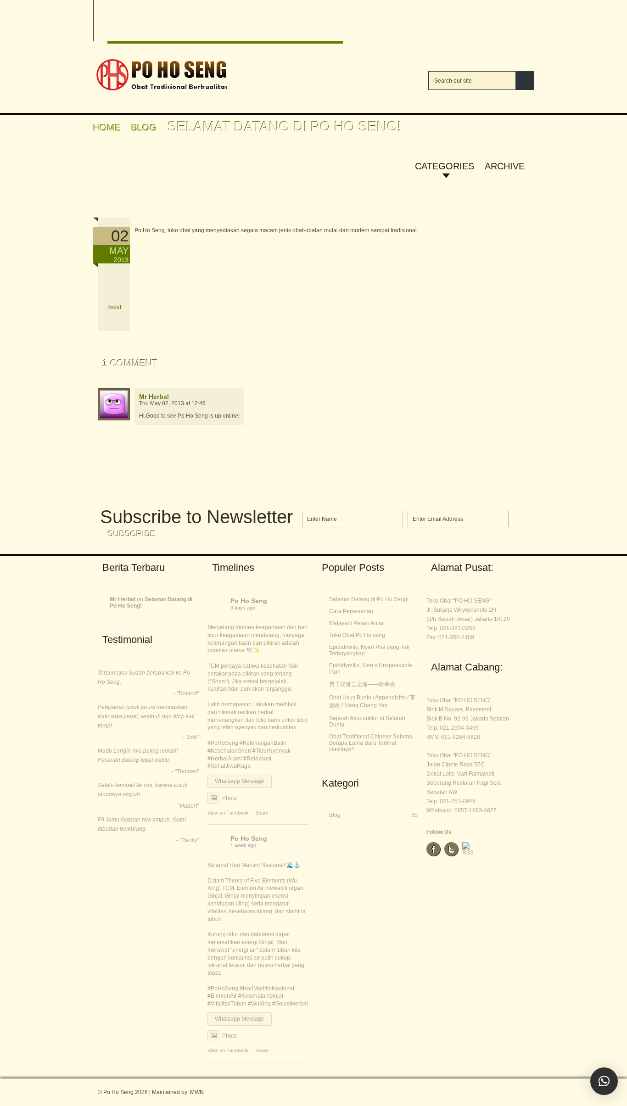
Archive (505, 166)
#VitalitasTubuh (226, 1003)
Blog (247, 5)
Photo (229, 798)
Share (262, 813)
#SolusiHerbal (290, 1003)
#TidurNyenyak (271, 751)
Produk (205, 5)
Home (121, 5)
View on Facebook (228, 813)
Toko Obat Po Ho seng (357, 635)
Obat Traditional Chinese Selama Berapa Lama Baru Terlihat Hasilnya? (370, 743)
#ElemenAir (222, 996)
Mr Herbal (154, 396)
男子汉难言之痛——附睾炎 (362, 684)
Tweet (113, 307)
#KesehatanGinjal (260, 996)
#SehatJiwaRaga (229, 766)
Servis (160, 5)
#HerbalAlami (224, 758)
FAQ (334, 5)
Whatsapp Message (239, 781)
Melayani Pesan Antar (356, 623)
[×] (604, 1081)
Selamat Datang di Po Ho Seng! (184, 201)
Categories (444, 166)
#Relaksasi (257, 758)
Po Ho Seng (248, 600)
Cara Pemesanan (351, 611)
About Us (292, 5)
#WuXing (259, 1003)
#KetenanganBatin (263, 743)
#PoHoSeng (222, 743)
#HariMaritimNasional (267, 988)
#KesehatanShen (229, 751)
